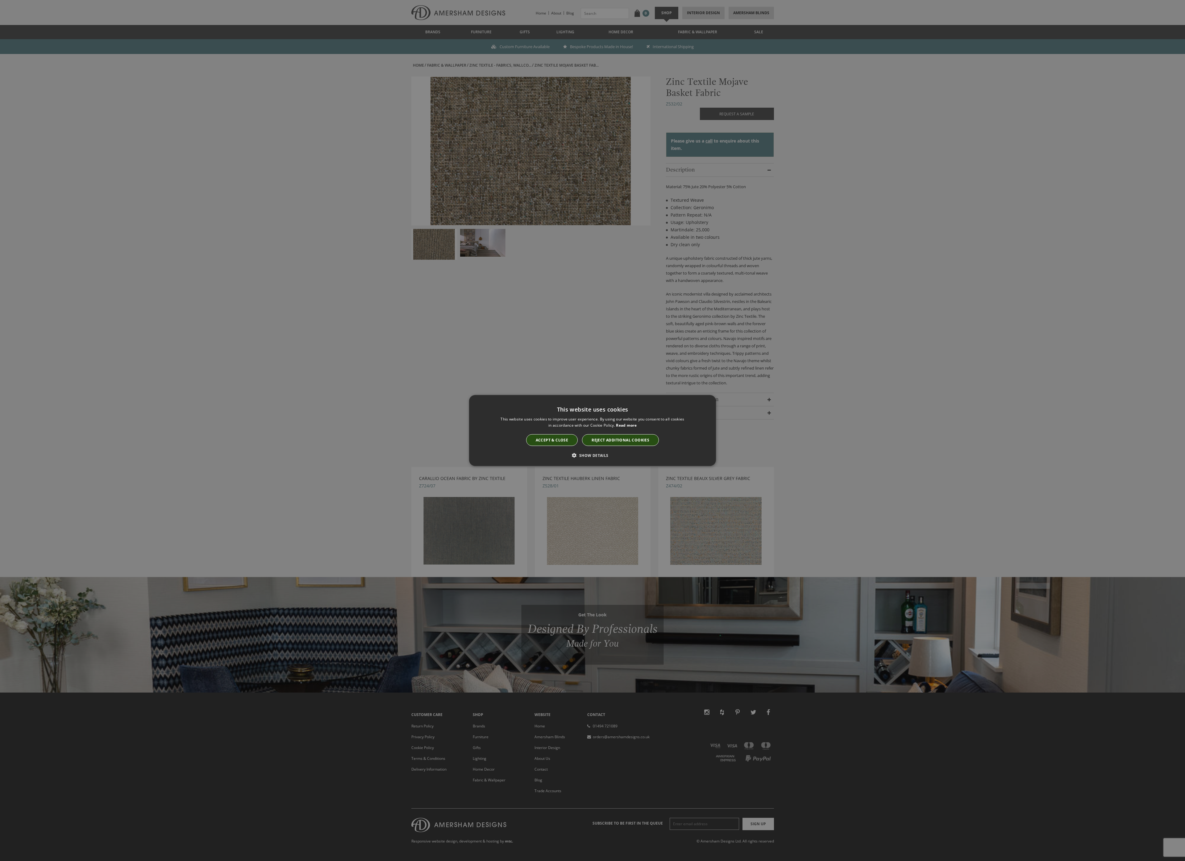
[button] (592, 455)
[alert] (592, 430)
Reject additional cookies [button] (620, 440)
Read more (626, 425)
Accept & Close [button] (552, 440)
